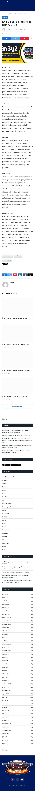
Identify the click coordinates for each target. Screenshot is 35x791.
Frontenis (4, 517)
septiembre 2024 (6, 650)
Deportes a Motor (7, 503)
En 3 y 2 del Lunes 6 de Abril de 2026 (16, 344)
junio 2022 (5, 740)
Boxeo (4, 493)
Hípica (4, 527)
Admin (9, 29)
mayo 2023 (5, 704)
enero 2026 (5, 611)
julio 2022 (4, 737)
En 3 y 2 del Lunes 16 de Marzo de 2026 (17, 371)
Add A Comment (17, 406)
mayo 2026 (5, 597)
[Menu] (3, 6)
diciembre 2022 (6, 720)
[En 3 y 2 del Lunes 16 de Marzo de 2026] (17, 359)
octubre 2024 (5, 647)
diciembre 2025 (6, 614)
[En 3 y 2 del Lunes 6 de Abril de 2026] (17, 333)
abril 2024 (4, 667)
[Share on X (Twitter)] (15, 38)
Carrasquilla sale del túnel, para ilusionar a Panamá (15, 572)
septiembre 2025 (6, 624)
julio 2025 (4, 631)
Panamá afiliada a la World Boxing (11, 435)
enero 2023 (5, 717)
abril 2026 (4, 601)
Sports (4, 546)
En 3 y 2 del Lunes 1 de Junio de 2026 (16, 318)
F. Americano (5, 513)
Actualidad (5, 480)
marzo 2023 (5, 710)
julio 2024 (4, 657)
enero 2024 (5, 677)
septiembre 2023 (6, 690)
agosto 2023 (5, 694)
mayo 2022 (5, 743)
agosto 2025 (5, 627)
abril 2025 (4, 641)
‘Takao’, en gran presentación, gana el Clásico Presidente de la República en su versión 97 (17, 581)
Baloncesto (5, 487)
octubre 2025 (5, 621)
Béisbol (4, 490)
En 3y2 (5, 17)
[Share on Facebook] (6, 38)
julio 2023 (4, 697)
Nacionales (5, 533)
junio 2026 (5, 594)
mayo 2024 (5, 664)
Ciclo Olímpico (6, 497)
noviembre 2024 (6, 644)
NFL (3, 540)
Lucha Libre (5, 530)
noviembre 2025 (6, 617)
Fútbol (4, 520)
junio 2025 (5, 634)
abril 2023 (4, 707)
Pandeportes (5, 543)
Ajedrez (4, 483)
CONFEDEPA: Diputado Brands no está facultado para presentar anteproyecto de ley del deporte (16, 439)
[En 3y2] (4, 419)
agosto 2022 (5, 733)
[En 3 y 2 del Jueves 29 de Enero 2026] (17, 385)
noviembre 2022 (6, 723)
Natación (4, 536)
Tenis (3, 550)
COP (3, 500)
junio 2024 (5, 660)
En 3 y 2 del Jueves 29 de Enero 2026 (16, 397)
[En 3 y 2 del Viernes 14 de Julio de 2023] (17, 53)
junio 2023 (5, 700)
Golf (3, 523)
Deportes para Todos (7, 507)
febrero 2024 (5, 674)
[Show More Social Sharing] (31, 38)
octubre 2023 (5, 687)
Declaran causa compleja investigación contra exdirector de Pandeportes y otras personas (17, 568)
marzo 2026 (5, 604)
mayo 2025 (5, 637)
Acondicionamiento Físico (9, 477)
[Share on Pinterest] (24, 38)
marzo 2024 (5, 670)
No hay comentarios (18, 32)
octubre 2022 (5, 727)
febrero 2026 (5, 607)
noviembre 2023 (6, 684)
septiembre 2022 (6, 730)
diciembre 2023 (6, 680)
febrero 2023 (5, 714)
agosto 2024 (5, 654)
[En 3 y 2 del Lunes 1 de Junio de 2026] (17, 307)
